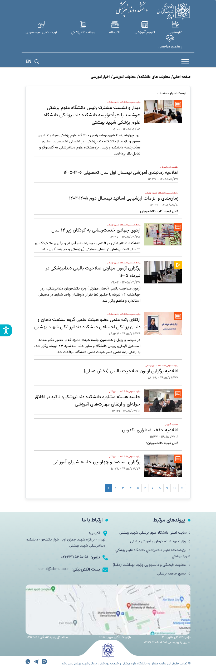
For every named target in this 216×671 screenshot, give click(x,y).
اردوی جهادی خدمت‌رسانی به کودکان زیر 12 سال (95, 230)
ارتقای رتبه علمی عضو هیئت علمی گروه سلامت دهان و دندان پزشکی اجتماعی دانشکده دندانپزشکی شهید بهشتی (87, 323)
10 (174, 487)
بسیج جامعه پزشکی (172, 574)
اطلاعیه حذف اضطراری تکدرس (150, 430)
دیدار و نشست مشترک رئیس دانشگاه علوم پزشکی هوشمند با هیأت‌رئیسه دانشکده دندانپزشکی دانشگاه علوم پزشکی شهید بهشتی (92, 115)
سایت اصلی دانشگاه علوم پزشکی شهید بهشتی (153, 533)
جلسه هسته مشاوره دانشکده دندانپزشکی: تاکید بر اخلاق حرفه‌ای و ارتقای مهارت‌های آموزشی (87, 400)
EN (29, 62)
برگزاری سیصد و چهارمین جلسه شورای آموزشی (96, 462)
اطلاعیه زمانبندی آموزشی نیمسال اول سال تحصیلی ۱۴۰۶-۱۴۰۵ (120, 172)
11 (182, 487)
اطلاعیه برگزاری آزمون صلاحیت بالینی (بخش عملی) (131, 371)
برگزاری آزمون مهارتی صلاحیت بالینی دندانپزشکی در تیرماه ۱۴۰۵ (93, 271)
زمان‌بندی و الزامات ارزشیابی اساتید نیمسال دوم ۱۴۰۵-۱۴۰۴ (123, 198)
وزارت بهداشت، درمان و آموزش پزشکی (158, 541)
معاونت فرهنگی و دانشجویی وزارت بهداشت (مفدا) (150, 565)
